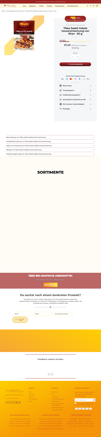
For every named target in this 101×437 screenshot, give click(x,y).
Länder (41, 6)
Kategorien (32, 6)
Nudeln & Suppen (89, 423)
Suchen (31, 401)
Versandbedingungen (58, 399)
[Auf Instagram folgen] (10, 402)
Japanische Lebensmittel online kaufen (20, 423)
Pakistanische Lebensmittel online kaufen (50, 419)
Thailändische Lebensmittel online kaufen (50, 423)
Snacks (75, 426)
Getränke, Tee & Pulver (85, 419)
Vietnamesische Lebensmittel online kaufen (51, 426)
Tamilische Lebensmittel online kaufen (50, 421)
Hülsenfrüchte (89, 421)
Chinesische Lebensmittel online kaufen (20, 421)
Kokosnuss (70, 423)
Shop (24, 6)
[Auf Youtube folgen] (16, 402)
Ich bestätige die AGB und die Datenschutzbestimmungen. (84, 404)
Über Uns (31, 396)
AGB (53, 394)
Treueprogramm (59, 6)
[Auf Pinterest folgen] (13, 402)
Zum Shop (31, 394)
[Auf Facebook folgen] (7, 402)
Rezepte (49, 6)
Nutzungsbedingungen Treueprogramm (58, 404)
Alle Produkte (50, 217)
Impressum (55, 392)
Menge (75, 53)
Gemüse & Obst (72, 421)
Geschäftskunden (72, 6)
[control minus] (72, 56)
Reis (70, 426)
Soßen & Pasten (83, 426)
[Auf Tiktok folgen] (19, 402)
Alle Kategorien (33, 399)
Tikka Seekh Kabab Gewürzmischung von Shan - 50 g (41, 11)
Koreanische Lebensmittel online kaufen (20, 426)
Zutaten (91, 426)
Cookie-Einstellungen (57, 407)
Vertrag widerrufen (57, 410)
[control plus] (78, 56)
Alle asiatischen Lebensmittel (15, 11)
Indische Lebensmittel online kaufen (20, 419)
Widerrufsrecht (56, 401)
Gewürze (80, 421)
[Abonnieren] (93, 400)
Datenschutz (55, 396)
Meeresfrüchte (79, 423)
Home (3, 11)
